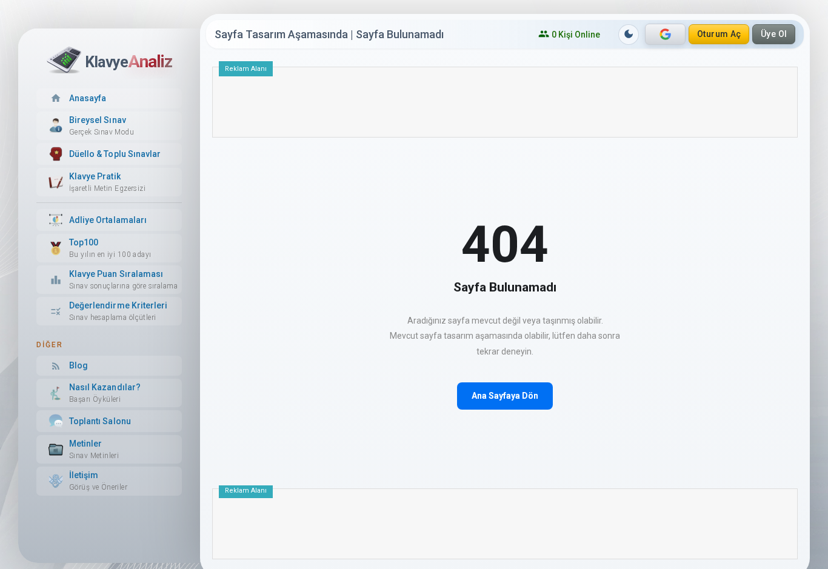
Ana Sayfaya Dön (505, 396)
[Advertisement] (505, 106)
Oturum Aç (719, 34)
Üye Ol (774, 34)
